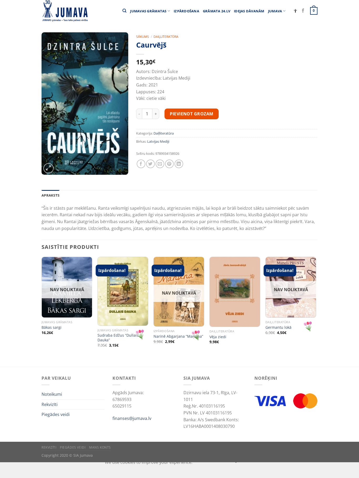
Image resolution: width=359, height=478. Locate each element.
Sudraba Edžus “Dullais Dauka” (118, 338)
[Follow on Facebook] (303, 10)
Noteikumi (52, 394)
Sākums (142, 36)
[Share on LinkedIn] (179, 164)
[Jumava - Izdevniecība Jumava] (65, 11)
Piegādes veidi (56, 414)
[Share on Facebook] (141, 164)
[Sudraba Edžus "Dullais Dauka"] (123, 291)
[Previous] (42, 311)
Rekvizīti (50, 404)
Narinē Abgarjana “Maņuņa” (178, 336)
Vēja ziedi (217, 337)
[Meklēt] (124, 11)
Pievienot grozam (191, 114)
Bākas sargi (51, 327)
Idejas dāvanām (249, 11)
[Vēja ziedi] (234, 292)
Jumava (275, 11)
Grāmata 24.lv (216, 11)
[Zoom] (48, 168)
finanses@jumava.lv (131, 418)
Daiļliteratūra (165, 36)
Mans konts (100, 447)
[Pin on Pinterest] (169, 164)
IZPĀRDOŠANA (186, 11)
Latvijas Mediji (158, 141)
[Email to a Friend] (160, 164)
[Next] (316, 311)
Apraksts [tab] (50, 195)
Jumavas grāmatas (148, 11)
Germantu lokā (278, 327)
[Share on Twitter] (150, 164)
